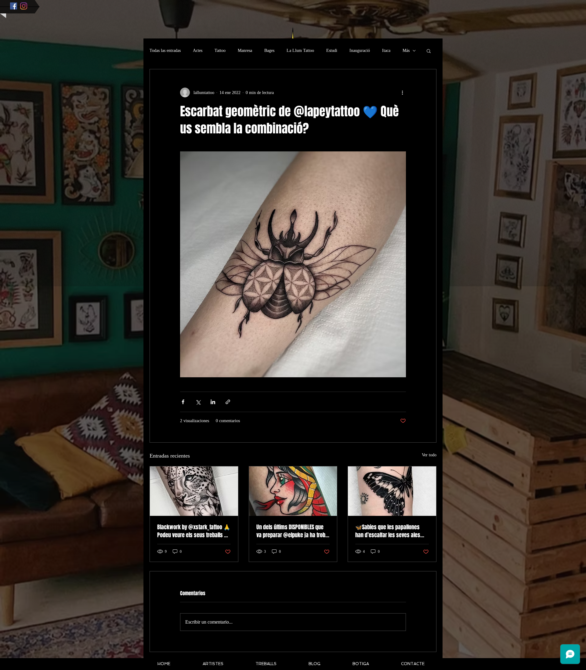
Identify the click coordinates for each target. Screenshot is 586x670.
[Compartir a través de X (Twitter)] (198, 402)
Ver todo (429, 455)
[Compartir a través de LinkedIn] (213, 402)
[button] (429, 50)
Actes (197, 50)
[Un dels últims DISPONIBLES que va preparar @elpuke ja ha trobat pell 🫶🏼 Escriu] (293, 491)
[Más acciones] (402, 92)
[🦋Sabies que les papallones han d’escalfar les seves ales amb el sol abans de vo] (392, 491)
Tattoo (220, 50)
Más (406, 50)
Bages (269, 50)
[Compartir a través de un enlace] (228, 402)
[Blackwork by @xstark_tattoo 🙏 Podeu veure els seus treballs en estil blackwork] (194, 491)
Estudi (331, 50)
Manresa (245, 50)
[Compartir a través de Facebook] (183, 402)
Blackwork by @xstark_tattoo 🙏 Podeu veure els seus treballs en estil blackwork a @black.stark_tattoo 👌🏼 (193, 531)
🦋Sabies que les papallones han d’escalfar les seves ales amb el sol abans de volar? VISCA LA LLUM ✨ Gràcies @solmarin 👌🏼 (391, 531)
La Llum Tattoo (300, 50)
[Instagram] (23, 5)
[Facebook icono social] (13, 5)
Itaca (386, 50)
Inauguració (359, 50)
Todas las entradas (165, 50)
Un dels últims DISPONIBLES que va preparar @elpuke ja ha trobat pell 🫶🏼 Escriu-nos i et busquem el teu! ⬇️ (293, 531)
